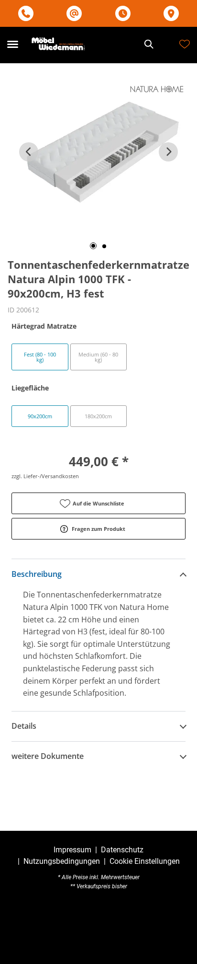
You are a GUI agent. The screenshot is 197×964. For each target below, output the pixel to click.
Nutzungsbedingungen (61, 861)
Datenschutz (122, 849)
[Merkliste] (184, 44)
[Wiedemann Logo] (59, 44)
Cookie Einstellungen (144, 861)
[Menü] (12, 44)
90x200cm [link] (40, 416)
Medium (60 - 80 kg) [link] (98, 357)
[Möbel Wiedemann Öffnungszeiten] (123, 14)
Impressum (72, 849)
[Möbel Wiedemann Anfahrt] (171, 14)
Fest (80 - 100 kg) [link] (40, 357)
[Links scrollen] (28, 151)
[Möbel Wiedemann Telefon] (25, 14)
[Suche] (148, 44)
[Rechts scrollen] (168, 151)
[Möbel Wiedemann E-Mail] (74, 14)
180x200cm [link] (98, 416)
